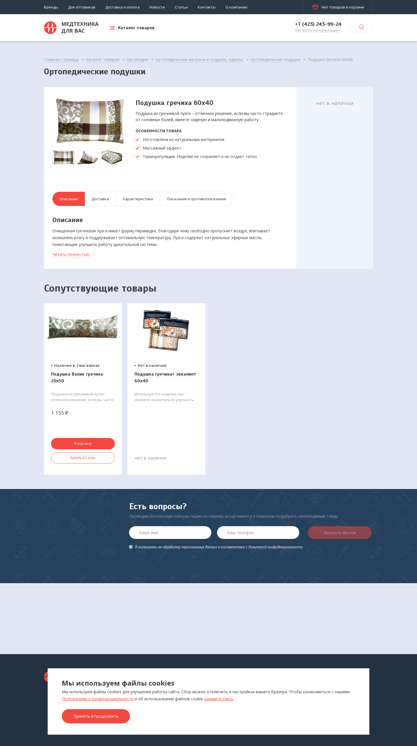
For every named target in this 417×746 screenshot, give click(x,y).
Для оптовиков (81, 7)
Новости (157, 7)
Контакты (207, 7)
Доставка (100, 198)
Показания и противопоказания (196, 198)
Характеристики (138, 198)
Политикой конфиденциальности (275, 547)
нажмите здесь (218, 698)
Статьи (181, 7)
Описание (69, 198)
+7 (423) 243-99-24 (318, 24)
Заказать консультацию (317, 30)
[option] (89, 121)
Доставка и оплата (122, 7)
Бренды (51, 7)
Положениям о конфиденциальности (98, 698)
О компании (236, 7)
